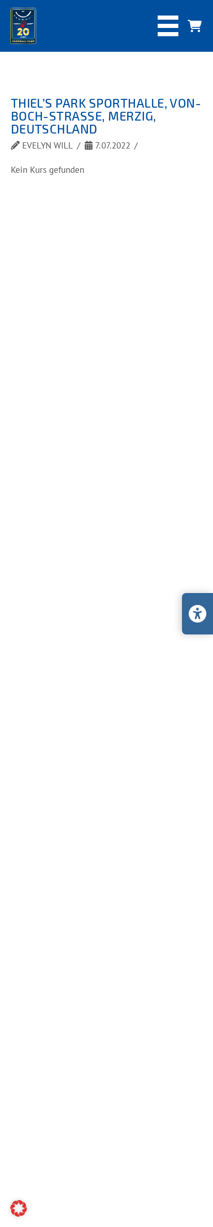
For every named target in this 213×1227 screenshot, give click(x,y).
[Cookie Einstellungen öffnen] (18, 1213)
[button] (168, 26)
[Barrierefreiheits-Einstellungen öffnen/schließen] (197, 613)
